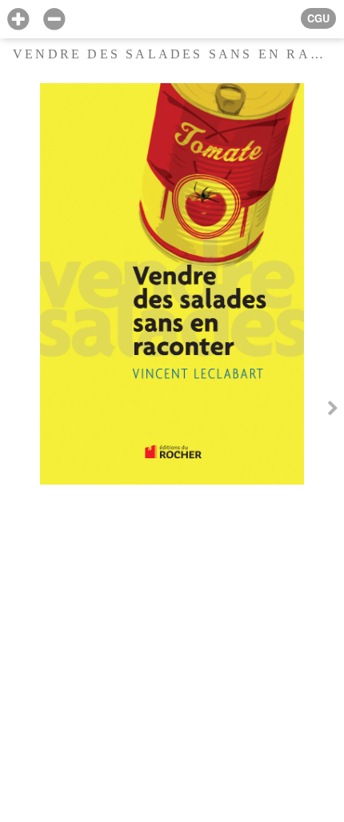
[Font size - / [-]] (54, 19)
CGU (318, 18)
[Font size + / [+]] (18, 19)
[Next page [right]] (333, 410)
